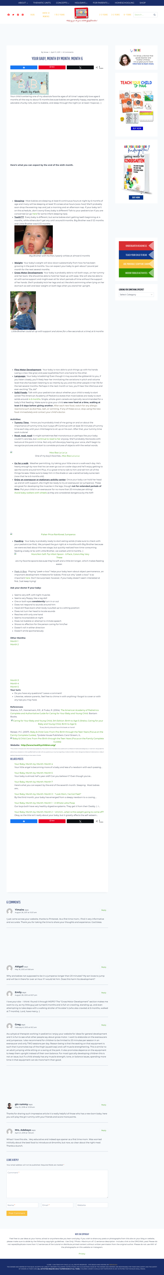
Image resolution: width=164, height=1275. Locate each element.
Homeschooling (124, 3)
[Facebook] (8, 15)
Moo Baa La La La (70, 456)
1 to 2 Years (60, 14)
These (59, 557)
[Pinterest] (18, 15)
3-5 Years (115, 14)
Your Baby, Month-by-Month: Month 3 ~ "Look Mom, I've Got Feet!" (47, 794)
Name (11, 1205)
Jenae (46, 52)
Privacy (82, 1254)
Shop (143, 3)
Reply (103, 910)
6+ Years (127, 14)
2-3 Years (103, 14)
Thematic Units (42, 3)
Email (46, 1205)
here (35, 214)
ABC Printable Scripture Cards (136, 263)
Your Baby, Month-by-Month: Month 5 (33, 773)
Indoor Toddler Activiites (136, 272)
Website (81, 1205)
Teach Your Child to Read (136, 254)
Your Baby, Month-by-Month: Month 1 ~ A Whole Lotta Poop (44, 803)
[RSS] (23, 15)
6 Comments (68, 52)
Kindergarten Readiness (136, 245)
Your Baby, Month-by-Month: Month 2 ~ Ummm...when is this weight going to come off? (59, 812)
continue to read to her (49, 439)
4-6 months (34, 399)
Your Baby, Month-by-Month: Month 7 (33, 782)
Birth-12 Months (46, 15)
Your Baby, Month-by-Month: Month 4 (33, 764)
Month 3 (14, 680)
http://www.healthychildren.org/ (38, 745)
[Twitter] (13, 15)
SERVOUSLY (113, 1265)
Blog (33, 14)
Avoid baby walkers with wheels (30, 493)
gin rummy (21, 1104)
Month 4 (14, 683)
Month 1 (14, 641)
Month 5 (14, 687)
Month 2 (14, 644)
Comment (13, 1172)
